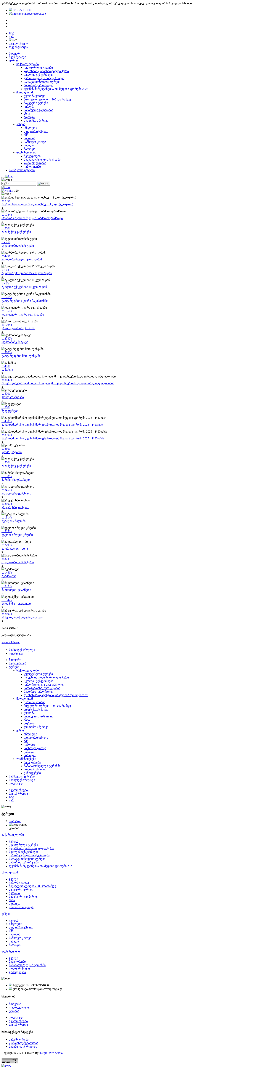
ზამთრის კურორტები (38, 85)
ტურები (14, 60)
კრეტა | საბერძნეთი (15, 507)
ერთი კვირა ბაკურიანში (18, 328)
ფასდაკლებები (19, 1007)
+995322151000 (21, 10)
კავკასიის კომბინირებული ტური (46, 71)
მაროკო (30, 149)
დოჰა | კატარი (11, 452)
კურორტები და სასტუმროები (44, 78)
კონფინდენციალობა (23, 1043)
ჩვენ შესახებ (17, 57)
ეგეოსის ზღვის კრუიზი (17, 534)
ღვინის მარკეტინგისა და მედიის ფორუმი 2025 (56, 88)
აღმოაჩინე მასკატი (14, 342)
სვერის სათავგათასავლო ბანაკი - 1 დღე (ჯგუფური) (37, 204)
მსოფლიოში (25, 92)
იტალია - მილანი (13, 521)
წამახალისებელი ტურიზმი (42, 159)
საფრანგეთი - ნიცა (14, 548)
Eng (11, 33)
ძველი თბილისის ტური (17, 245)
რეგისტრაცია (18, 47)
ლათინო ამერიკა (36, 120)
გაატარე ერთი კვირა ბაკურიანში (24, 300)
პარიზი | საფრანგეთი (16, 479)
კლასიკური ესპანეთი (16, 493)
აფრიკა (29, 117)
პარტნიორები (18, 1039)
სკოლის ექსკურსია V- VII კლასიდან (26, 273)
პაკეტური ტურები (36, 103)
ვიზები (20, 124)
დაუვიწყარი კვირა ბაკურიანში (22, 314)
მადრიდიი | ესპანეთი (16, 589)
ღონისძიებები (26, 152)
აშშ (26, 134)
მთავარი (15, 53)
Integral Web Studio (51, 1052)
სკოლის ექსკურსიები (38, 74)
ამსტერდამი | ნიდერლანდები (22, 617)
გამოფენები (32, 166)
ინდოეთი (30, 127)
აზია (27, 113)
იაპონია (29, 138)
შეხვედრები (32, 156)
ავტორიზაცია (18, 43)
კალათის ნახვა (10, 642)
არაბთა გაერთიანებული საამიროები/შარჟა (32, 218)
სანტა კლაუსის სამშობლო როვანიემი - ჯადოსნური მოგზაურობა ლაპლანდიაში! (57, 383)
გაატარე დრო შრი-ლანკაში (21, 355)
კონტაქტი (15, 653)
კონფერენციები (35, 163)
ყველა (13, 841)
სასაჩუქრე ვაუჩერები (38, 110)
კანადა (29, 145)
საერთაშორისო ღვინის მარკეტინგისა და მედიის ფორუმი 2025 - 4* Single (52, 424)
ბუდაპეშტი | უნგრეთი (16, 603)
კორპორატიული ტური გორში (22, 259)
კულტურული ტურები (38, 67)
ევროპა (29, 106)
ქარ (11, 36)
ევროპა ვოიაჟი (34, 95)
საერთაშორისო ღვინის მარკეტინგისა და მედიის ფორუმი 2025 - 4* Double (52, 438)
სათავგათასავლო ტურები (42, 81)
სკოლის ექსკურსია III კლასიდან (24, 287)
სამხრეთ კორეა (35, 141)
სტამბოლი (8, 576)
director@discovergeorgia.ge (29, 13)
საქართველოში (27, 64)
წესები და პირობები (23, 1046)
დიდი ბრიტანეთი (36, 131)
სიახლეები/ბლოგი (22, 649)
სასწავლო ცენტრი (22, 170)
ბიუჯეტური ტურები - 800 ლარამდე (47, 99)
